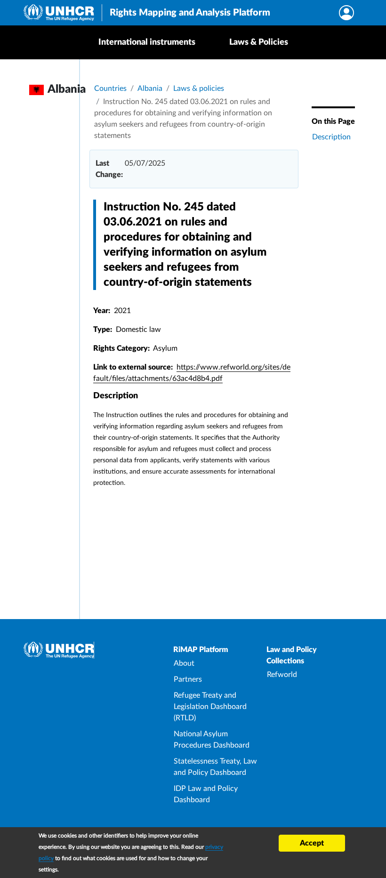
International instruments (146, 42)
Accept (312, 843)
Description (331, 137)
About (184, 663)
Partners (188, 679)
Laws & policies (198, 88)
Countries (110, 88)
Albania (149, 88)
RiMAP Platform (200, 649)
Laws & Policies (258, 42)
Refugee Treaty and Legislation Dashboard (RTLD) (210, 707)
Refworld (282, 674)
